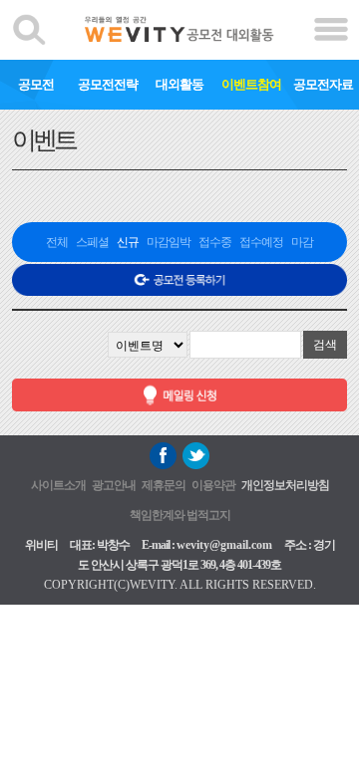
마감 (302, 242)
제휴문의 (163, 485)
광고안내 (114, 485)
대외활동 (179, 84)
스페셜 (92, 242)
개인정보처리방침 (285, 485)
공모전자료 (323, 84)
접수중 (214, 242)
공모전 (36, 84)
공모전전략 (108, 84)
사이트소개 (58, 485)
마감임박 (168, 242)
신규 (128, 242)
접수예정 (261, 242)
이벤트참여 (251, 84)
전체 (57, 242)
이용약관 (213, 485)
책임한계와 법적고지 (180, 515)
